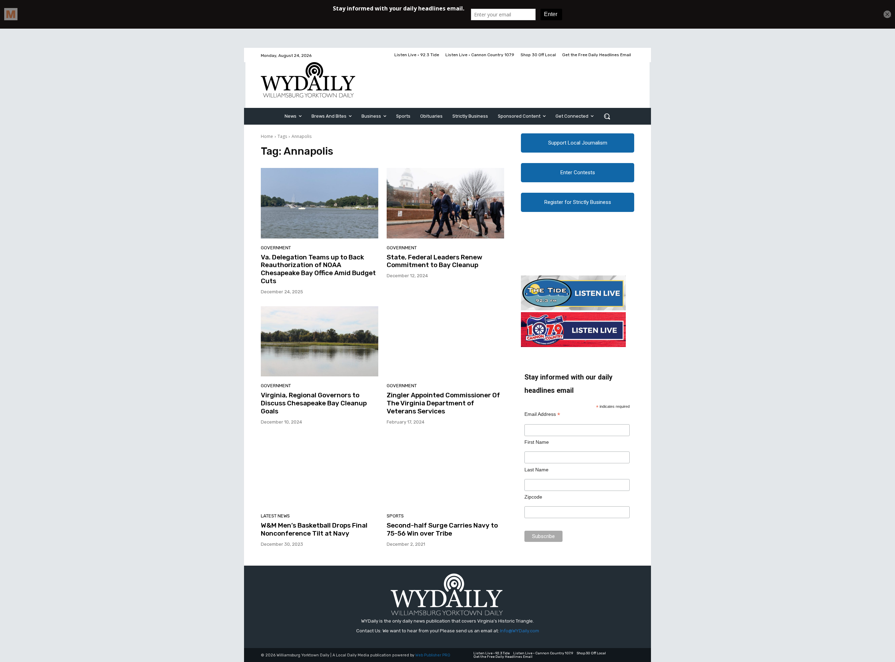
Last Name (536, 469)
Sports (395, 516)
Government (276, 247)
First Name (536, 442)
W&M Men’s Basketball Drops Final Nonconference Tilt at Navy (314, 529)
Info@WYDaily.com (519, 630)
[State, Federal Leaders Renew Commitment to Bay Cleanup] (445, 203)
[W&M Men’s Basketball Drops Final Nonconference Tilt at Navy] (319, 471)
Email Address (542, 414)
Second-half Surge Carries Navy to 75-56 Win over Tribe (442, 529)
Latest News (275, 516)
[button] (607, 116)
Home (267, 136)
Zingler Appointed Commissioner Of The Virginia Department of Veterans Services (443, 403)
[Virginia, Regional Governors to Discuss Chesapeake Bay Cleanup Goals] (319, 341)
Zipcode (533, 497)
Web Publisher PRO (432, 655)
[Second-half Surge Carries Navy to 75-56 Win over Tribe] (445, 471)
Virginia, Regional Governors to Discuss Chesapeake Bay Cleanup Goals (314, 403)
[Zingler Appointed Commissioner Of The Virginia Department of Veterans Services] (445, 341)
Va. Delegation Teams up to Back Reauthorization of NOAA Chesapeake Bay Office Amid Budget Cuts (318, 269)
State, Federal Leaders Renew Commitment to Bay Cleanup (434, 261)
